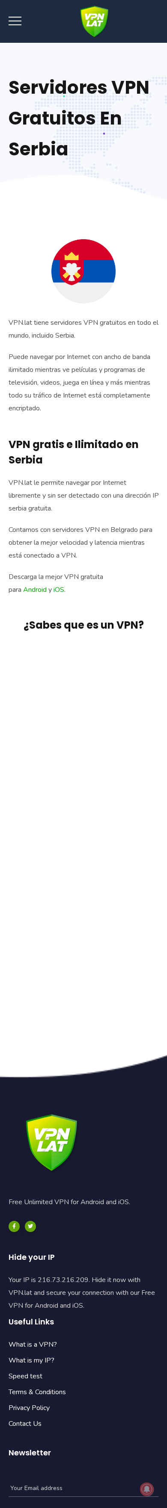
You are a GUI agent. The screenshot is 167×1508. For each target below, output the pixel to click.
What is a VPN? (33, 1344)
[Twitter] (30, 1226)
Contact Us (25, 1423)
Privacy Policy (29, 1408)
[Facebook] (14, 1226)
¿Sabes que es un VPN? (84, 625)
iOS (59, 589)
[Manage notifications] (147, 1489)
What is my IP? (31, 1360)
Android (35, 589)
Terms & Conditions (37, 1392)
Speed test (25, 1376)
